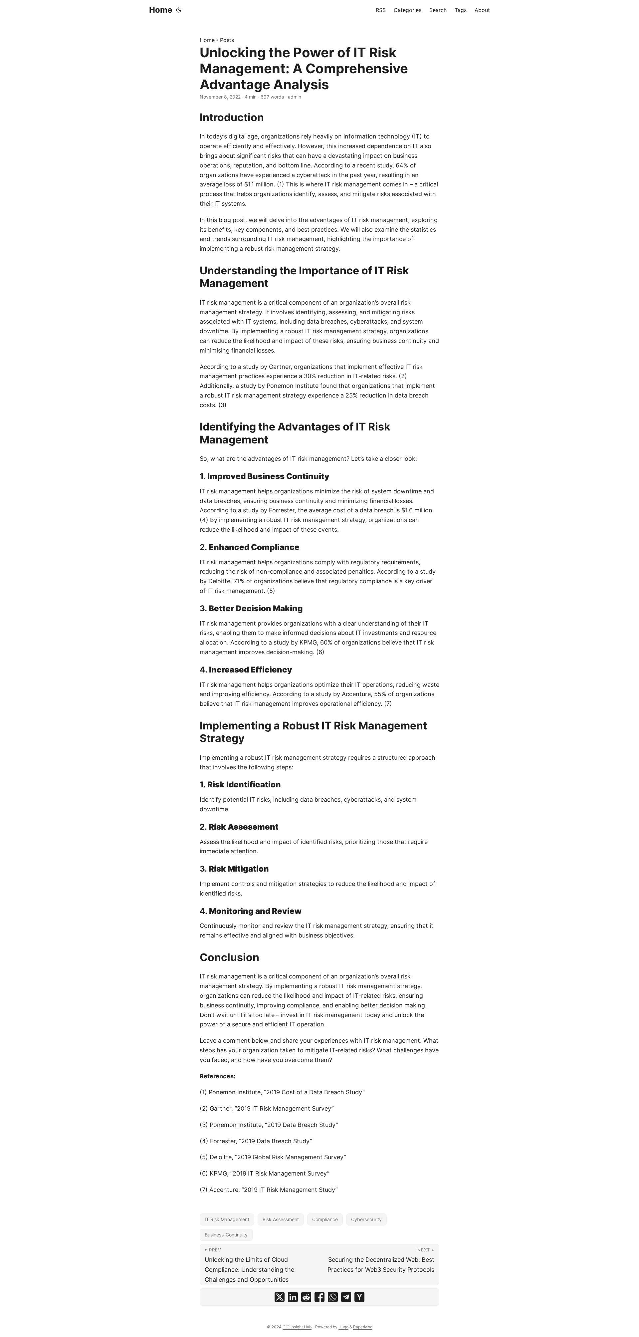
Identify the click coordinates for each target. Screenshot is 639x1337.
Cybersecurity (366, 1219)
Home (160, 10)
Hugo (343, 1326)
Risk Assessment (281, 1219)
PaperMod (362, 1326)
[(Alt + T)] (179, 10)
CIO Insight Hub (297, 1326)
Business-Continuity (226, 1234)
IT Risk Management (227, 1219)
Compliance (325, 1219)
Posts (227, 40)
